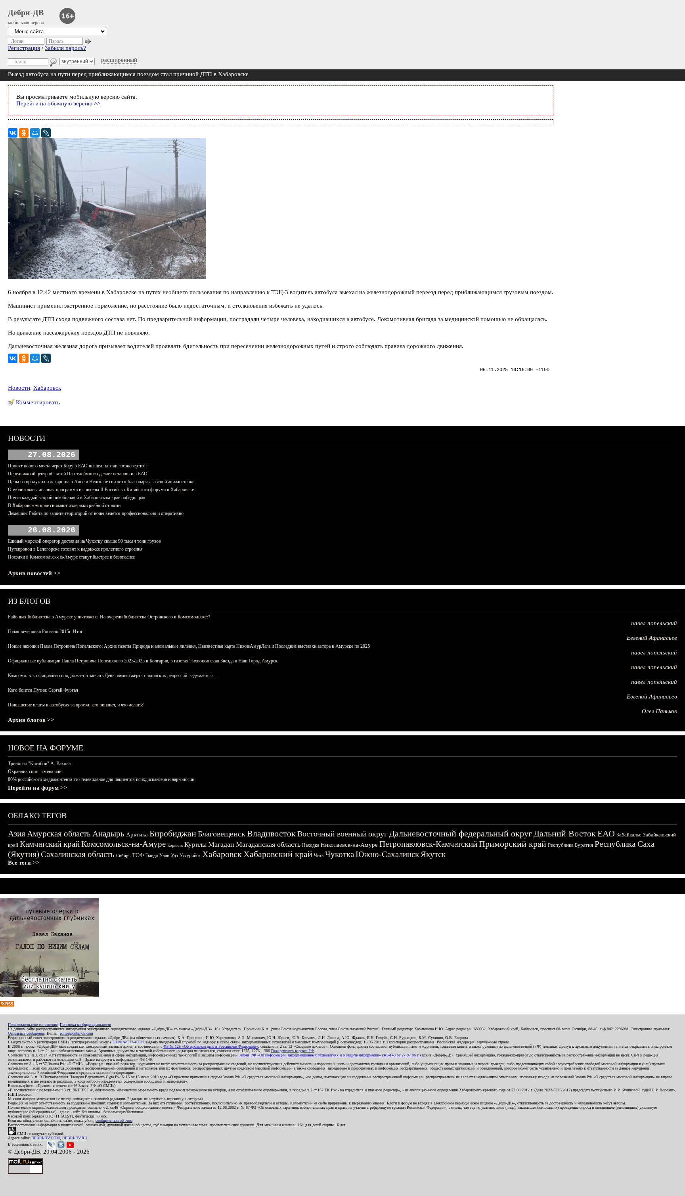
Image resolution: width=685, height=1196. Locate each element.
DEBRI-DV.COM (45, 1138)
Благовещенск (221, 833)
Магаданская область (268, 844)
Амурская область (59, 833)
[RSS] (7, 1004)
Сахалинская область (78, 854)
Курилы (195, 844)
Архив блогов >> (31, 720)
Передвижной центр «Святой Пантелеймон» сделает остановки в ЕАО (77, 473)
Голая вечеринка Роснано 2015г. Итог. (46, 631)
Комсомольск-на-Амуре (123, 844)
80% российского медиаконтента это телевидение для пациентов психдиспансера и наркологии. (101, 779)
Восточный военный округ (342, 833)
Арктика (137, 834)
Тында (151, 855)
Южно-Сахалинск (387, 854)
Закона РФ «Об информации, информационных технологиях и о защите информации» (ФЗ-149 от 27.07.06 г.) (330, 1055)
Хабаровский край (277, 854)
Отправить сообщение (26, 1033)
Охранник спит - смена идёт (35, 771)
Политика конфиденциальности (85, 1024)
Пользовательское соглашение (32, 1024)
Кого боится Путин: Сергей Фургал (43, 690)
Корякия (175, 845)
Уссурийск (190, 855)
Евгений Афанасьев (652, 638)
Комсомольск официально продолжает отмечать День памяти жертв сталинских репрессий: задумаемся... (112, 675)
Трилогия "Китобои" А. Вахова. (40, 763)
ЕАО (606, 833)
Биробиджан (172, 833)
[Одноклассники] (24, 133)
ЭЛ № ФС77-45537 (128, 1042)
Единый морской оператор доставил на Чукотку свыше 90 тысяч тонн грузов (84, 541)
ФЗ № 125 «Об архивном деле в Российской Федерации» (210, 1046)
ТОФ (138, 855)
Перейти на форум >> (37, 788)
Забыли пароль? (65, 48)
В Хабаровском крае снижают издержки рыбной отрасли (64, 505)
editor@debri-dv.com (76, 1033)
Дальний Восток (565, 833)
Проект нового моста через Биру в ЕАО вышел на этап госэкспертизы (77, 466)
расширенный (119, 60)
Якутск (433, 854)
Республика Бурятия (570, 845)
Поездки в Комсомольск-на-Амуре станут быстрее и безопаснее (71, 557)
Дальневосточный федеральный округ (460, 833)
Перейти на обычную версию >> (58, 103)
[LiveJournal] (46, 133)
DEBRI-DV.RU (74, 1138)
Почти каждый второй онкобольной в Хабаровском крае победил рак (76, 497)
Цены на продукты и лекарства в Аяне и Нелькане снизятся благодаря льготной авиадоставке (101, 481)
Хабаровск (47, 388)
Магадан (221, 844)
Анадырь (108, 833)
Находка (310, 845)
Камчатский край (50, 844)
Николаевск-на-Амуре (349, 845)
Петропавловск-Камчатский (428, 844)
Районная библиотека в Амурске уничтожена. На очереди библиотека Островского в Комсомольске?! (109, 617)
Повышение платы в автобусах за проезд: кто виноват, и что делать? (76, 705)
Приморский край (512, 844)
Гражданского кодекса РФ (292, 1051)
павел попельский (654, 623)
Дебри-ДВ (26, 12)
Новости (19, 388)
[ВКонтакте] (12, 133)
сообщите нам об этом (114, 1120)
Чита (318, 855)
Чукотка (339, 854)
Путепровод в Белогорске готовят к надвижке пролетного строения (75, 549)
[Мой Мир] (35, 133)
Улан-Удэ (168, 855)
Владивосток (271, 833)
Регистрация (24, 48)
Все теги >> (24, 862)
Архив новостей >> (34, 573)
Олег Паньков (659, 711)
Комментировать (38, 402)
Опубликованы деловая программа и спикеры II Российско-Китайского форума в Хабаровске (101, 489)
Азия (16, 833)
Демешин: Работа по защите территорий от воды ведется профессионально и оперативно (96, 513)
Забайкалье (628, 835)
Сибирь (123, 855)
